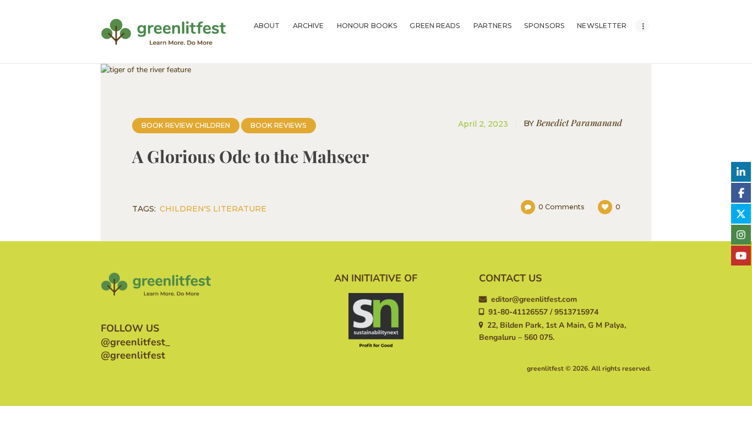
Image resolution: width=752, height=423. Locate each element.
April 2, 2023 (483, 124)
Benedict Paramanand (573, 123)
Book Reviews (278, 125)
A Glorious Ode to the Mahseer (250, 156)
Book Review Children (185, 125)
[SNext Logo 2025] (376, 320)
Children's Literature (213, 209)
